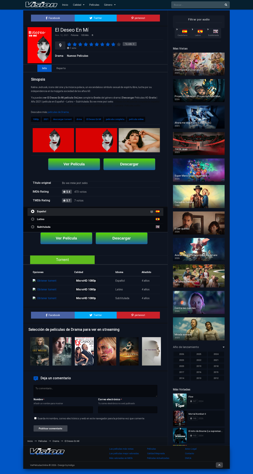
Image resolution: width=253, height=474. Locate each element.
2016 (198, 372)
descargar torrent (62, 119)
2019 (198, 366)
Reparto (61, 68)
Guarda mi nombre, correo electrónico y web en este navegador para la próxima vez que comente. (91, 418)
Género (108, 4)
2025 (198, 354)
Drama (59, 56)
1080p (36, 119)
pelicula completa (115, 119)
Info (44, 68)
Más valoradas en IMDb (121, 458)
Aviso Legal (191, 449)
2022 (198, 360)
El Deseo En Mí (93, 119)
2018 (216, 366)
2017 (181, 372)
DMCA (188, 458)
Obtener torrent (46, 280)
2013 (198, 378)
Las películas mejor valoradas (124, 453)
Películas (94, 4)
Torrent (62, 260)
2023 (181, 360)
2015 (216, 372)
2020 (181, 366)
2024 (216, 354)
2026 (181, 354)
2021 (46, 119)
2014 (181, 378)
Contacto (189, 453)
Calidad (77, 4)
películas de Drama (58, 112)
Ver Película (74, 164)
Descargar (129, 164)
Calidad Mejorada (156, 453)
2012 (216, 378)
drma (79, 119)
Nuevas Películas (77, 56)
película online (136, 119)
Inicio (65, 4)
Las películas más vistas (121, 449)
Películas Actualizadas (158, 458)
